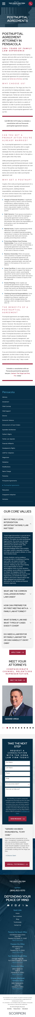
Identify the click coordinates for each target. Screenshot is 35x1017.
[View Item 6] (21, 728)
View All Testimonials (15, 864)
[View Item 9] (30, 728)
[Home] (17, 3)
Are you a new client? (12, 784)
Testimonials (17, 922)
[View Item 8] (27, 728)
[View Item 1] (7, 728)
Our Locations (17, 916)
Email (7, 778)
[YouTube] (8, 905)
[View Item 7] (24, 728)
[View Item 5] (18, 728)
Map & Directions (17, 940)
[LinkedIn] (27, 905)
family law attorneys (16, 79)
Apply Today (16, 652)
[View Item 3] (13, 728)
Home (17, 913)
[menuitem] (17, 397)
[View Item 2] (10, 728)
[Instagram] (16, 905)
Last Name (9, 768)
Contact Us (17, 925)
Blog (17, 919)
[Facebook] (12, 905)
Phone (8, 773)
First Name (9, 762)
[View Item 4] (16, 728)
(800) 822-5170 (17, 890)
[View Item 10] (33, 728)
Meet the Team (16, 680)
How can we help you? (13, 789)
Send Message (15, 819)
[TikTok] (19, 905)
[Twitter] (23, 905)
